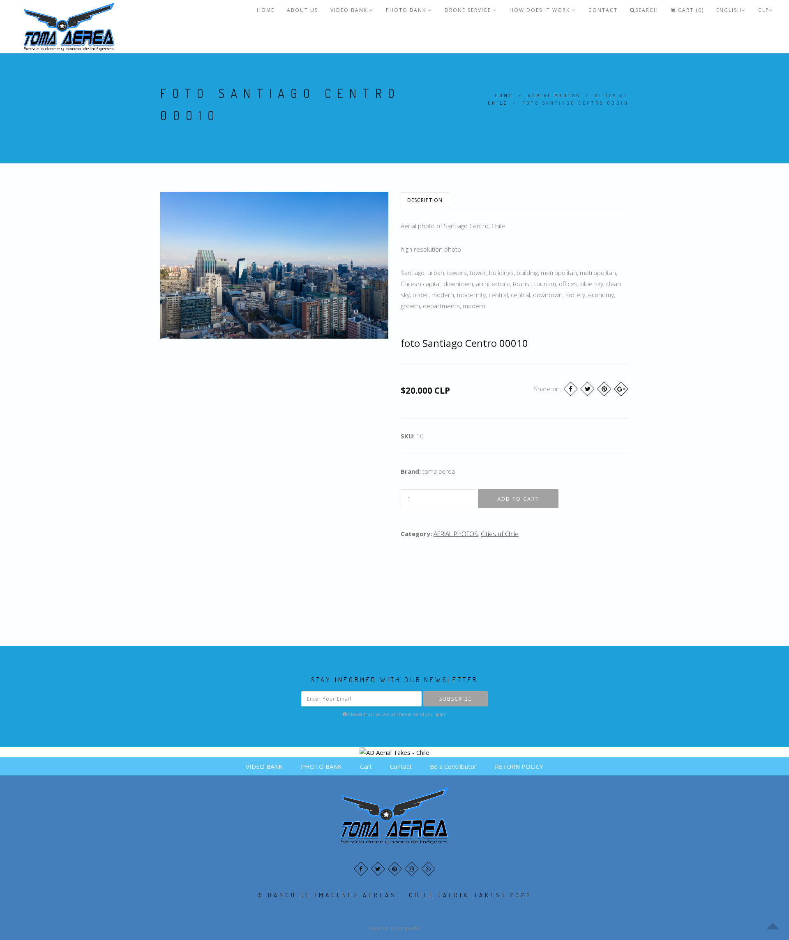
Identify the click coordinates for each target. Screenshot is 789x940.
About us (302, 10)
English (729, 10)
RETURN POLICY (519, 766)
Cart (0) (690, 10)
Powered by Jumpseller (394, 928)
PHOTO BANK (407, 10)
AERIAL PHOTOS (554, 96)
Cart (366, 766)
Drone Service (469, 10)
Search (646, 10)
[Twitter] (587, 389)
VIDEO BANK (349, 10)
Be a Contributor (453, 766)
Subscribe (455, 698)
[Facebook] (570, 389)
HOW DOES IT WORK (541, 10)
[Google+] (621, 389)
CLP (763, 10)
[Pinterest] (604, 389)
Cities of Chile (500, 534)
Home (504, 96)
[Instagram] (411, 869)
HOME (266, 10)
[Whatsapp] (428, 869)
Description (425, 200)
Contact (603, 10)
